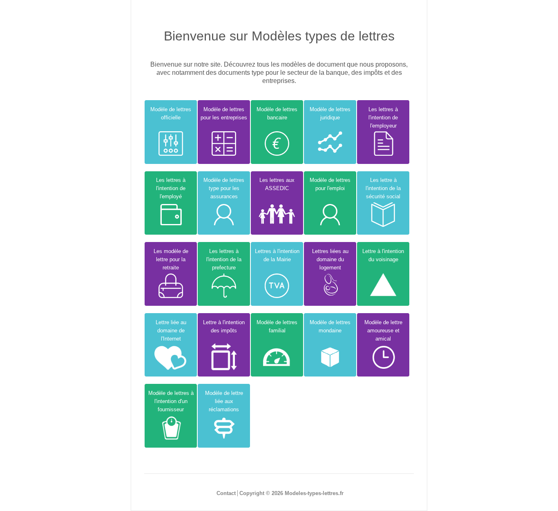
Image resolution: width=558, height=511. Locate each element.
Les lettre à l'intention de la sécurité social (383, 188)
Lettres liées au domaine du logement (330, 259)
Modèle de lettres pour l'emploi (330, 184)
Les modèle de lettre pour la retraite (171, 259)
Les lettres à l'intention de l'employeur (383, 117)
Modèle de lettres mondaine (330, 326)
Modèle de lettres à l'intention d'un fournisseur (171, 401)
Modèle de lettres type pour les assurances (223, 188)
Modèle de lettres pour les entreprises (224, 113)
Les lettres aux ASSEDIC (277, 184)
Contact (226, 493)
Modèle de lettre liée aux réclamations (224, 401)
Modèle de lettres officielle (170, 113)
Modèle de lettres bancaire (277, 113)
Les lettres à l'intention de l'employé (170, 188)
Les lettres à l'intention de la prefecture (223, 259)
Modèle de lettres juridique (330, 113)
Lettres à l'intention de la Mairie (277, 255)
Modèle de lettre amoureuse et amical (383, 330)
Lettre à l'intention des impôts (224, 326)
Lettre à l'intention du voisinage (383, 255)
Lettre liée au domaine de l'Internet (171, 330)
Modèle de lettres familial (277, 326)
